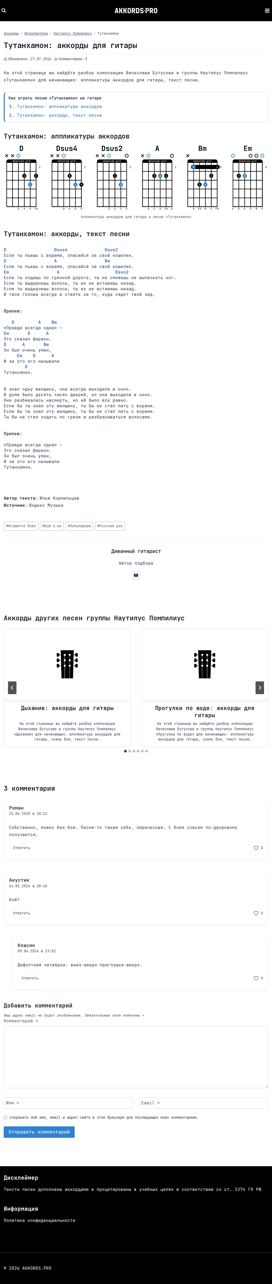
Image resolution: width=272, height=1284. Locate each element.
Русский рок (110, 526)
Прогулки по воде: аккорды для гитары (205, 711)
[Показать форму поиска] (4, 10)
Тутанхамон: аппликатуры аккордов (59, 106)
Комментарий (21, 1021)
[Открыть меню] (267, 10)
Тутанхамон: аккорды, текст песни (59, 115)
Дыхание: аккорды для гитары (67, 708)
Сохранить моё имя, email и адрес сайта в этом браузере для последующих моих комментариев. (104, 1117)
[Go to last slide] (12, 687)
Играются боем (21, 526)
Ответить (21, 847)
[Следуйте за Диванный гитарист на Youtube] (136, 575)
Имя (12, 1102)
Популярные (79, 526)
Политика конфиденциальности (39, 1220)
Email (150, 1102)
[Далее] (260, 687)
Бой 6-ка (51, 526)
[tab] (125, 751)
